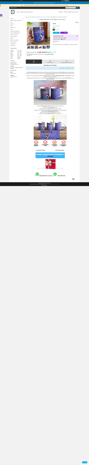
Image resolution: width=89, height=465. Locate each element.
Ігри (11, 22)
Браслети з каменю (14, 34)
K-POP (11, 29)
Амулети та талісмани (14, 40)
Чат (85, 462)
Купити (56, 32)
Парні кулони (12, 43)
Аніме (11, 25)
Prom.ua (49, 183)
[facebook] (72, 179)
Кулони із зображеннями (15, 32)
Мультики (12, 23)
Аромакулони (13, 45)
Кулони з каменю (13, 36)
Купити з (62, 32)
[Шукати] (77, 7)
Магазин (12, 18)
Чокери (11, 38)
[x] (73, 179)
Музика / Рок (12, 27)
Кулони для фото (13, 41)
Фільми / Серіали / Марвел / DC (16, 20)
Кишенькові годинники (14, 31)
